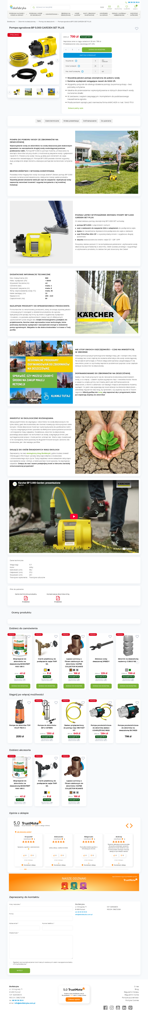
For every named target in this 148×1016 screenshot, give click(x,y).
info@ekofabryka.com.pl (83, 914)
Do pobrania (106, 121)
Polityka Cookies (132, 1000)
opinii (41, 825)
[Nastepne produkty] (137, 661)
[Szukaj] (33, 7)
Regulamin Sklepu (131, 992)
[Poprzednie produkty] (10, 661)
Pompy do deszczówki (46, 21)
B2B (102, 7)
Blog (137, 989)
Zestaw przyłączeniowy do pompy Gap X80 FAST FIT (74, 728)
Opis (39, 121)
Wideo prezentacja (71, 121)
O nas (136, 986)
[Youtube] (118, 1007)
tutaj (100, 392)
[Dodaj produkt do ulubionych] (137, 28)
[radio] (45, 670)
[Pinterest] (130, 1007)
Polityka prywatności (130, 998)
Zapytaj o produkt (88, 55)
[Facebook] (105, 1007)
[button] (127, 825)
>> (57, 92)
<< (9, 92)
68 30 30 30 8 (133, 2)
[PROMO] (20, 656)
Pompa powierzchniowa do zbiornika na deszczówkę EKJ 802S (128, 728)
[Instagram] (112, 1007)
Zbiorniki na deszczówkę (26, 21)
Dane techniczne (52, 121)
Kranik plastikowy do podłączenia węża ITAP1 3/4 (47, 661)
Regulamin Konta (132, 995)
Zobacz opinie (74, 999)
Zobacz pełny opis (75, 108)
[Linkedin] (124, 1007)
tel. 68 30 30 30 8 (81, 912)
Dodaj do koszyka (97, 49)
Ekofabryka (11, 21)
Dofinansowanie (89, 121)
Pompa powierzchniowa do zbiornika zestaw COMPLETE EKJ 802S (101, 728)
